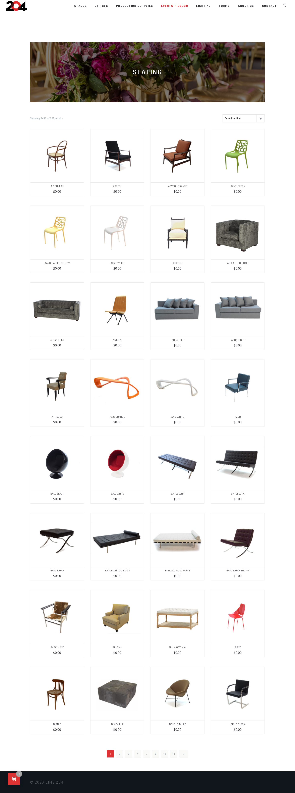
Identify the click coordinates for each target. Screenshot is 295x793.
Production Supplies (134, 6)
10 (164, 753)
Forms (224, 6)
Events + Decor (174, 6)
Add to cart (79, 134)
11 (173, 753)
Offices (101, 6)
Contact (269, 6)
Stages (80, 6)
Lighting (203, 6)
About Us (246, 6)
